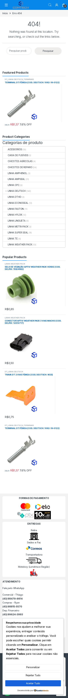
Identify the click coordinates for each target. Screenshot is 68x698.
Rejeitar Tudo (33, 675)
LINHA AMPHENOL (17, 173)
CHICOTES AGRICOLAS (20, 161)
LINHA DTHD (14, 196)
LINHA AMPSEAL (16, 179)
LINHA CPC (13, 185)
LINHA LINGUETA (16, 220)
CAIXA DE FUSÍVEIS (18, 155)
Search (50, 5)
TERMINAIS (29, 79)
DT (6, 79)
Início (5, 13)
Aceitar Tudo (33, 683)
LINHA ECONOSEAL (18, 202)
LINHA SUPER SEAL (18, 232)
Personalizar (33, 667)
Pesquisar (48, 50)
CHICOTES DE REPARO (20, 167)
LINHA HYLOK (15, 214)
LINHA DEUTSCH (15, 79)
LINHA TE (13, 238)
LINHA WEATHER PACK (20, 244)
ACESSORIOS (15, 149)
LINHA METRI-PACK (18, 226)
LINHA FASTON (16, 208)
